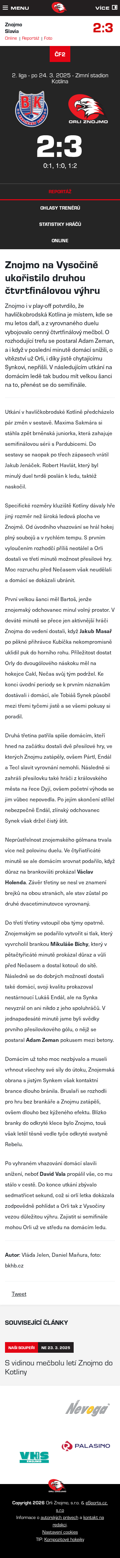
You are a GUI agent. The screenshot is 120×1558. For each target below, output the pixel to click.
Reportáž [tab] (60, 191)
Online (11, 38)
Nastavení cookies (60, 1532)
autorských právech (59, 1517)
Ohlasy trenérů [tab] (60, 208)
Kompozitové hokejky (64, 1539)
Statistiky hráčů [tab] (60, 224)
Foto (48, 38)
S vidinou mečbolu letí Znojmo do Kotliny (59, 1367)
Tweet (19, 1293)
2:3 (103, 26)
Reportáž (30, 38)
